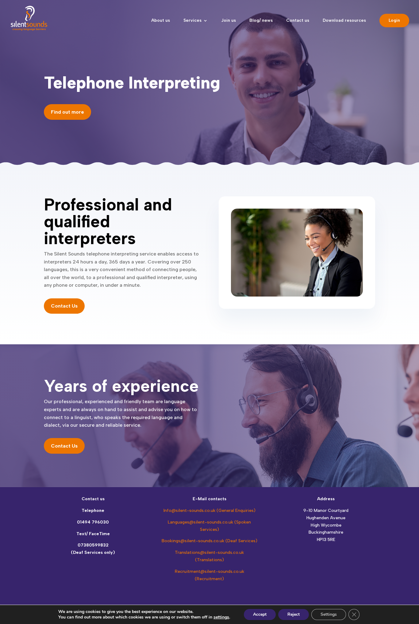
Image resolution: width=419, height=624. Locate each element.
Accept (260, 614)
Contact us (297, 20)
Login (394, 20)
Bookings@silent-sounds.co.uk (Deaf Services (209, 540)
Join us (228, 20)
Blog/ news (261, 20)
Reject (293, 614)
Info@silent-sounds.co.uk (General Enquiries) (209, 510)
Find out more (67, 112)
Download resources (344, 20)
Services (192, 20)
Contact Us (64, 306)
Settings (329, 614)
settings (221, 617)
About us (160, 20)
